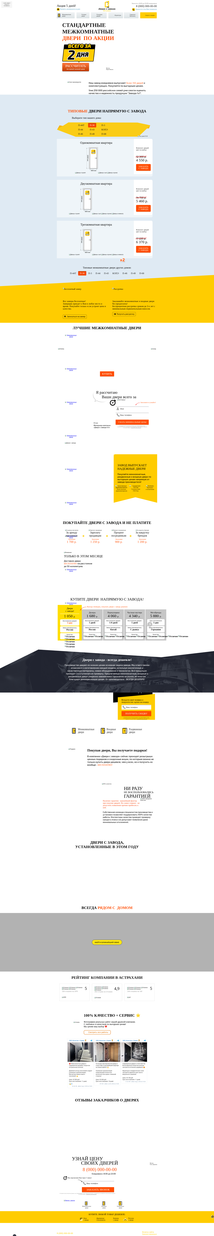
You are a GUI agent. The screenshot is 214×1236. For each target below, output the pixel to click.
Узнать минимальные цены (132, 422)
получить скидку (136, 713)
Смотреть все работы (98, 1032)
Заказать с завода (143, 167)
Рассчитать (75, 67)
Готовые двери (84, 15)
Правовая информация (149, 1234)
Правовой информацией (136, 427)
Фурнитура (118, 15)
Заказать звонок (98, 1189)
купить (107, 373)
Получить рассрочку (125, 314)
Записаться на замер (76, 316)
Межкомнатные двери (66, 15)
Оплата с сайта (148, 1232)
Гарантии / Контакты (133, 15)
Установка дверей (99, 15)
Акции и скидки (150, 15)
